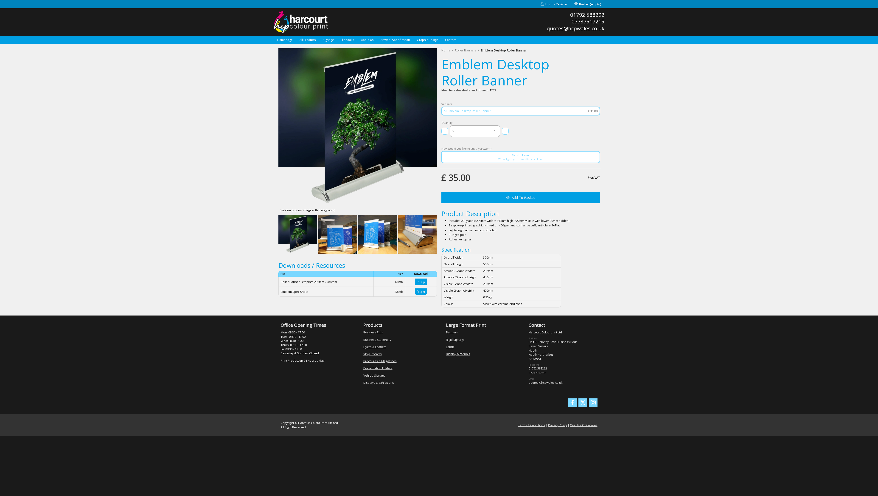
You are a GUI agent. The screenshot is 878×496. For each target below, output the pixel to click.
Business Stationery (377, 340)
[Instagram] (593, 402)
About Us (367, 40)
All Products (308, 40)
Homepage (285, 40)
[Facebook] (572, 402)
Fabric (450, 347)
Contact (450, 40)
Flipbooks (347, 40)
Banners (452, 332)
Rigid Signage (455, 340)
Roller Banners (465, 50)
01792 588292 (538, 368)
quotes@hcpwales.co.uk (546, 382)
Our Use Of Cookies (583, 425)
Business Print (373, 332)
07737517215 (537, 373)
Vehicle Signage (374, 375)
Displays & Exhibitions (378, 382)
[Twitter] (582, 402)
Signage (328, 40)
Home (445, 50)
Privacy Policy (557, 425)
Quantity (446, 122)
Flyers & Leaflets (374, 347)
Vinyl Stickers (372, 354)
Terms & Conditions (531, 425)
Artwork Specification (395, 40)
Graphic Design (427, 40)
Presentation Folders (378, 368)
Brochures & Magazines (380, 361)
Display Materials (458, 354)
